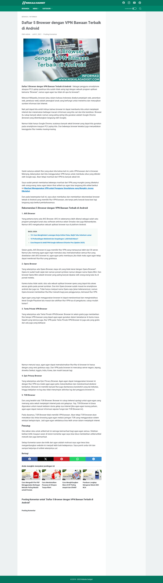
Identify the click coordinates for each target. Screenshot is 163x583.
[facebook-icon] (123, 2)
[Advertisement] (62, 150)
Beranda (25, 9)
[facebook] (30, 459)
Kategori (47, 9)
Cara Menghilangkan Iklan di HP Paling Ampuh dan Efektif (70, 485)
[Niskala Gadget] (35, 3)
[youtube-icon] (134, 2)
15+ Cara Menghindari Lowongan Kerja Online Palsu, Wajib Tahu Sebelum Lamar (61, 235)
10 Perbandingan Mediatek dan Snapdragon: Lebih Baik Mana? (54, 239)
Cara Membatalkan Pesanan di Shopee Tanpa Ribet (49, 485)
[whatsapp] (78, 459)
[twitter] (46, 459)
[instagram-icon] (129, 2)
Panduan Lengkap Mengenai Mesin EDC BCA (91, 485)
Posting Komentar (50, 34)
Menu (35, 9)
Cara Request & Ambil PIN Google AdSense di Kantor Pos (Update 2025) (57, 243)
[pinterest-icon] (139, 2)
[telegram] (94, 459)
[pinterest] (62, 459)
